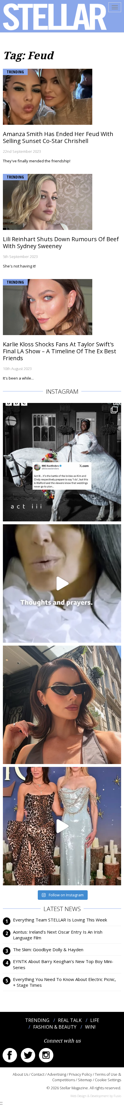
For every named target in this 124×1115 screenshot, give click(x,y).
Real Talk (70, 1020)
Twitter (28, 1055)
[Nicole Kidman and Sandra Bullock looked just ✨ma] (62, 826)
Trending (15, 72)
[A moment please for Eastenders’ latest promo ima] (62, 462)
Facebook (10, 1055)
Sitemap (85, 1079)
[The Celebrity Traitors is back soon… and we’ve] (62, 583)
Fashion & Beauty (54, 1027)
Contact (37, 1074)
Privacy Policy (80, 1074)
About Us (20, 1074)
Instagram (46, 1055)
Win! (90, 1027)
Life (94, 1020)
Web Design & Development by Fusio (95, 1096)
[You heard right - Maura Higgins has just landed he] (62, 705)
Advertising (56, 1074)
